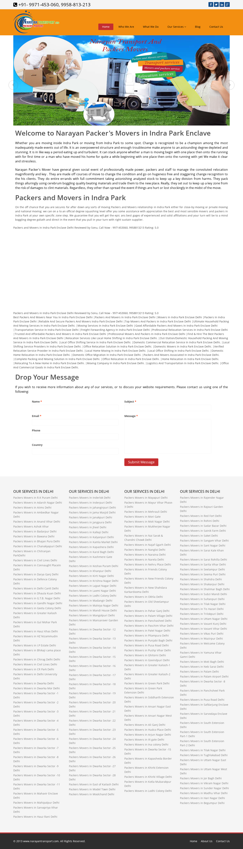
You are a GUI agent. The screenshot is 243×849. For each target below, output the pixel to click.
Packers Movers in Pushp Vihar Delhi (147, 650)
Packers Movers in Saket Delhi (199, 535)
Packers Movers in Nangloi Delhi (144, 549)
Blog (197, 26)
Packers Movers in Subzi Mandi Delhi (203, 594)
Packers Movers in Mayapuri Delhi (146, 497)
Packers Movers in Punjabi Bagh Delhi (148, 640)
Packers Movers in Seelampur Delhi (202, 569)
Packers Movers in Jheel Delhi (87, 527)
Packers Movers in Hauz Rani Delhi (35, 816)
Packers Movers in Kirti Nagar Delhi (91, 576)
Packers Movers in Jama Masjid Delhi (92, 512)
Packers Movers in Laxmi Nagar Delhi (92, 590)
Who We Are (126, 26)
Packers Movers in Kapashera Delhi (91, 547)
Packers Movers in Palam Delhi (199, 671)
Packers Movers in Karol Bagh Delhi (91, 552)
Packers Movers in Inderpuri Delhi (90, 502)
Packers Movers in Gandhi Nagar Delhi (37, 603)
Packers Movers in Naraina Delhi (145, 554)
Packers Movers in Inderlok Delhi (89, 497)
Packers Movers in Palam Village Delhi (148, 616)
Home (106, 26)
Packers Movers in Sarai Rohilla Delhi (203, 559)
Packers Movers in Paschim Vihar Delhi (149, 625)
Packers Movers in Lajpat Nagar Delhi (92, 586)
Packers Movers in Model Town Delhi (92, 789)
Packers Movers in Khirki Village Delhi (148, 777)
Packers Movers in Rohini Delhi (199, 521)
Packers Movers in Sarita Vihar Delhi (203, 564)
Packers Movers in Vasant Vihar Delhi (203, 628)
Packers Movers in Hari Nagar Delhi (202, 798)
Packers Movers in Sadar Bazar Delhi (203, 526)
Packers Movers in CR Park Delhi (33, 669)
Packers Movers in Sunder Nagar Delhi (204, 788)
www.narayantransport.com (41, 841)
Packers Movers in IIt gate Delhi (144, 739)
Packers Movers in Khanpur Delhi (90, 571)
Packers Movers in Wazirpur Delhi (201, 638)
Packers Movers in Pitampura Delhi (146, 635)
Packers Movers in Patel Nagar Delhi (147, 630)
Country (37, 445)
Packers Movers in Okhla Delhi (143, 597)
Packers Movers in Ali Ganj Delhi (144, 725)
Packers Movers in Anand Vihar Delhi (36, 521)
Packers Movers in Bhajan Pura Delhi (36, 541)
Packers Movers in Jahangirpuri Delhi (92, 507)
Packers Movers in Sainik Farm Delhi (203, 530)
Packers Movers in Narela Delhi (144, 559)
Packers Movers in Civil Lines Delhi (35, 560)
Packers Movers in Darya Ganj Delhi (35, 574)
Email (36, 416)
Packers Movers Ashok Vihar (31, 526)
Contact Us (216, 26)
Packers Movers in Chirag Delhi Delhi (36, 659)
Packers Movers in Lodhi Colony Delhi (92, 595)
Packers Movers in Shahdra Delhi (201, 579)
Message (131, 416)
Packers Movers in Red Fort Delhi (201, 516)
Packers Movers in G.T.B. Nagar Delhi (36, 598)
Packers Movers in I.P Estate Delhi (34, 645)
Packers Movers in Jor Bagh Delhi (201, 778)
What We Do (151, 26)
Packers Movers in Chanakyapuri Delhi (37, 546)
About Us (206, 841)
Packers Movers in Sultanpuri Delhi (202, 599)
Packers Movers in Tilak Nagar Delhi (203, 604)
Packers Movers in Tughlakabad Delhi (204, 755)
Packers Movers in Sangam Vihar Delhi (204, 540)
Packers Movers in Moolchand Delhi (91, 794)
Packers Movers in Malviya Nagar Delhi (93, 605)
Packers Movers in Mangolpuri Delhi (92, 615)
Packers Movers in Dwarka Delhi (33, 683)
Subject (130, 401)
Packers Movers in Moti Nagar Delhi (147, 521)
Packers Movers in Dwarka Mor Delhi (36, 688)
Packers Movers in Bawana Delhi (33, 536)
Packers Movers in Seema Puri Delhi (203, 574)
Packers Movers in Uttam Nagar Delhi (203, 619)
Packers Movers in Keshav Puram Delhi (93, 566)
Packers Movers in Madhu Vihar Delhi (204, 793)
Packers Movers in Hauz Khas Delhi (35, 631)
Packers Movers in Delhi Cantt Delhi (36, 588)
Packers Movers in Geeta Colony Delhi (37, 608)
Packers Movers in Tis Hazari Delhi (202, 609)
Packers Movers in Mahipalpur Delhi (36, 802)
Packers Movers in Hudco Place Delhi (147, 729)
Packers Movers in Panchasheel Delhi (148, 620)
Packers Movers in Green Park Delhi (147, 683)
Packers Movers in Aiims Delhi (32, 507)
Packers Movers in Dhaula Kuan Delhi (37, 593)
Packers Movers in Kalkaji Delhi (88, 532)
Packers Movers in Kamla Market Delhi (93, 542)
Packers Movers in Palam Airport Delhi (204, 676)
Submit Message (141, 462)
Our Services (175, 26)
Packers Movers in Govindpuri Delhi (147, 660)
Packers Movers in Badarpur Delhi (35, 531)
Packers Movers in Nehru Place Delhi (147, 564)
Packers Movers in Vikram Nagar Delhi (204, 783)
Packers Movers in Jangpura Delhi (90, 522)
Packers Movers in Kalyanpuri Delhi (91, 537)
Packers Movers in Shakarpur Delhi (202, 584)
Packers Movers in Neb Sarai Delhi (202, 666)
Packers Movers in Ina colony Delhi (146, 744)
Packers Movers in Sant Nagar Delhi (202, 545)
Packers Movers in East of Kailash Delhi (94, 784)
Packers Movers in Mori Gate (142, 516)
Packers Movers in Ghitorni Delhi (145, 655)
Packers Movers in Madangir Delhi (90, 600)
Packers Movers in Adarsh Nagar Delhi (37, 502)
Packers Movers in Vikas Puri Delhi (201, 633)
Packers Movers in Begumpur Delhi (202, 803)
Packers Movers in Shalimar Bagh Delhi (205, 589)
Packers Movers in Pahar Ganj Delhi (147, 611)
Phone (36, 430)
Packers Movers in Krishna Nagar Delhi (93, 581)
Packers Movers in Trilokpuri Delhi (201, 614)
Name (37, 401)
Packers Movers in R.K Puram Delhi (35, 497)
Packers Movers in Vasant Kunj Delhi (203, 623)
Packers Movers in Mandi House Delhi (93, 610)
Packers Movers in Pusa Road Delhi (146, 645)
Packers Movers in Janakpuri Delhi (90, 517)
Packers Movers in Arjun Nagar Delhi (147, 734)
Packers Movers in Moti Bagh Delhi (202, 661)
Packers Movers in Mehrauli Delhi (145, 511)
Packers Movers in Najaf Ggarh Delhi (147, 545)
